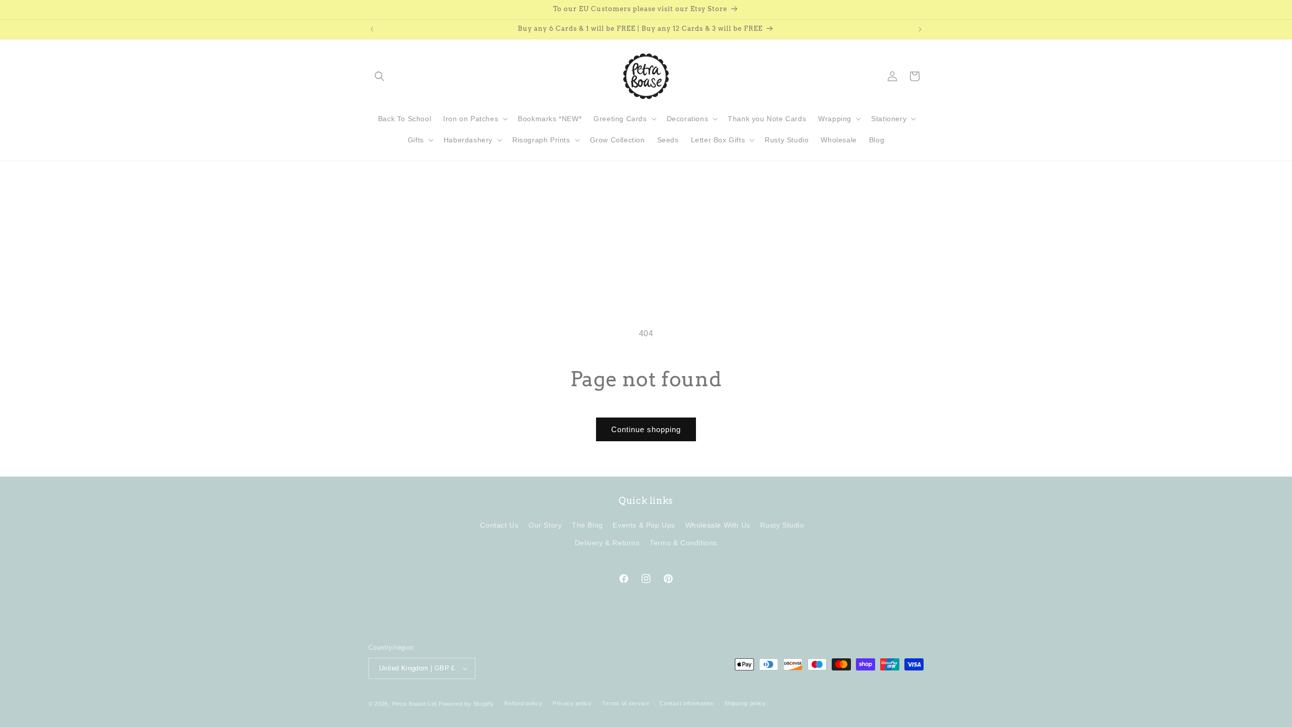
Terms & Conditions (683, 543)
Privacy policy (572, 703)
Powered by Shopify (466, 704)
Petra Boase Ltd (414, 704)
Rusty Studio (782, 526)
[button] (379, 76)
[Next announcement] (920, 29)
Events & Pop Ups (644, 526)
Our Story (545, 526)
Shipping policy (745, 703)
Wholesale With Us (717, 526)
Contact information (687, 703)
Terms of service (625, 703)
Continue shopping (646, 429)
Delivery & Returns (607, 543)
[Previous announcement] (372, 29)
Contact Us (499, 526)
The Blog (587, 526)
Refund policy (523, 703)
